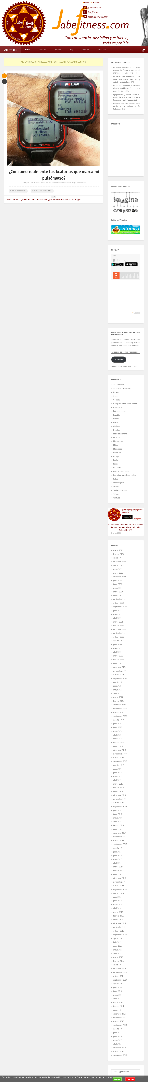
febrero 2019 (118, 787)
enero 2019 (118, 791)
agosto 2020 (118, 720)
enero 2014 (118, 1010)
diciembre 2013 (119, 1014)
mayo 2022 (117, 648)
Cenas (115, 396)
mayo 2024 (117, 588)
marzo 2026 (118, 550)
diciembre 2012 (119, 1047)
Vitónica (58, 50)
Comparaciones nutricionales (125, 403)
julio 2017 (117, 852)
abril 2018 (117, 821)
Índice (27, 50)
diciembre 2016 (119, 878)
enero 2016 (118, 919)
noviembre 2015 (119, 927)
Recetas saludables (121, 471)
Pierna (115, 464)
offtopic (116, 456)
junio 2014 (117, 991)
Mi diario (116, 437)
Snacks (116, 486)
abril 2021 (117, 693)
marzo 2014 (118, 1002)
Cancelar (130, 1079)
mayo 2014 (117, 995)
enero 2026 (118, 558)
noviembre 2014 (119, 972)
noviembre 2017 (119, 836)
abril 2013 (117, 1044)
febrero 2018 (118, 825)
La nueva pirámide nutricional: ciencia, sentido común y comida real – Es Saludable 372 (126, 88)
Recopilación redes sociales (124, 475)
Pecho (115, 460)
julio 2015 (117, 942)
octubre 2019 (118, 757)
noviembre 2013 (119, 1017)
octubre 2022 (118, 637)
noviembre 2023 (119, 599)
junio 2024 (117, 584)
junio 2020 (117, 727)
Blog (71, 50)
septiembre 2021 (120, 678)
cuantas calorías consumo (41, 191)
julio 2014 (117, 987)
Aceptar (117, 1079)
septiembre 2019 (120, 761)
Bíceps (116, 392)
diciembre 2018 (119, 795)
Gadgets (116, 426)
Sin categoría (118, 482)
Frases (116, 422)
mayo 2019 (117, 776)
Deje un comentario (79, 183)
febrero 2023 (118, 625)
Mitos (115, 445)
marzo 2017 (118, 867)
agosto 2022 (118, 641)
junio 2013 (117, 1036)
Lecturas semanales (121, 434)
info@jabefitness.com (98, 16)
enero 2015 (118, 965)
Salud (115, 479)
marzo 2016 (118, 912)
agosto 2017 (118, 848)
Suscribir (118, 359)
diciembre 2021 (119, 667)
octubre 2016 (118, 885)
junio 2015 (117, 946)
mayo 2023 (117, 614)
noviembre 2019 (119, 754)
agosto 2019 (118, 765)
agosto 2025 (118, 565)
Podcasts (117, 468)
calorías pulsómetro (17, 191)
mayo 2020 (117, 731)
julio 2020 (117, 723)
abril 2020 (117, 735)
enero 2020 (118, 746)
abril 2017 (117, 863)
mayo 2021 (117, 690)
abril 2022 (117, 652)
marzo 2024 (118, 592)
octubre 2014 (118, 976)
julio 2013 (117, 1032)
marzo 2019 (118, 784)
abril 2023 (117, 618)
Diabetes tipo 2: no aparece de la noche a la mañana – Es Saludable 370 (126, 106)
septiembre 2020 (120, 716)
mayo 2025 (117, 569)
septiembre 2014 (120, 980)
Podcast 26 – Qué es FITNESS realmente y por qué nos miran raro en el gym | (44, 199)
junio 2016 (117, 901)
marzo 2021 (118, 697)
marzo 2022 (118, 656)
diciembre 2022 (119, 629)
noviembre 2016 (119, 882)
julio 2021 (117, 686)
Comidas (117, 400)
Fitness (36, 183)
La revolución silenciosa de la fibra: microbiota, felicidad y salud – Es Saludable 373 (126, 79)
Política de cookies (103, 1077)
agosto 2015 (118, 938)
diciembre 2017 (119, 833)
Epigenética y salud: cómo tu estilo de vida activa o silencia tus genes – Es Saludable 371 (126, 97)
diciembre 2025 (119, 561)
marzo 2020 (118, 738)
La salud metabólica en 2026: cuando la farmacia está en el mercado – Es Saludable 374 (126, 70)
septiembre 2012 (120, 1055)
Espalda (116, 415)
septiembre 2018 (120, 806)
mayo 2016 (117, 904)
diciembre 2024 (119, 576)
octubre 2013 (118, 1021)
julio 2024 (117, 580)
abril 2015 (117, 953)
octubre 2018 (118, 803)
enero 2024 (118, 595)
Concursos (117, 407)
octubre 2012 (118, 1051)
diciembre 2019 (119, 750)
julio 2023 (117, 610)
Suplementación (120, 490)
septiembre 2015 (120, 934)
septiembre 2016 (120, 889)
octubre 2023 (118, 603)
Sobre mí (42, 50)
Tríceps (116, 494)
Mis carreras (118, 441)
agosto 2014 (118, 983)
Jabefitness (93, 12)
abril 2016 (117, 908)
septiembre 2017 (120, 844)
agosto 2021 (118, 682)
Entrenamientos (119, 411)
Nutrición (117, 452)
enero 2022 (118, 663)
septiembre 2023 (120, 607)
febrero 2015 (118, 961)
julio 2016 (117, 897)
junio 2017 (117, 855)
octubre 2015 (118, 931)
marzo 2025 (118, 573)
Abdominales (118, 384)
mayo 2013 (117, 1040)
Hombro (116, 430)
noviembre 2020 (119, 708)
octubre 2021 (118, 674)
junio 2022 (117, 644)
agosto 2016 (118, 893)
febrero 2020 (118, 742)
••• (54, 196)
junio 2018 (117, 814)
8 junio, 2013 (26, 183)
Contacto (85, 50)
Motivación (117, 449)
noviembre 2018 (119, 799)
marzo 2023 (118, 622)
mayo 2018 (117, 818)
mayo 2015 (117, 950)
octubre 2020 (118, 712)
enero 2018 (118, 829)
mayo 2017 (117, 859)
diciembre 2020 (119, 705)
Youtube (116, 498)
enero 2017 (118, 874)
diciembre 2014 (119, 968)
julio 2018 (117, 810)
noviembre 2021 (119, 671)
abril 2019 (117, 780)
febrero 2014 (118, 1006)
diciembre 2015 (119, 923)
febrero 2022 (118, 659)
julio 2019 (117, 769)
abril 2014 (117, 999)
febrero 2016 (118, 916)
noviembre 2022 (119, 633)
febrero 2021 (118, 701)
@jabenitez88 (94, 7)
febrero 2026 (118, 554)
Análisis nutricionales (122, 388)
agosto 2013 (118, 1029)
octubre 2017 (118, 840)
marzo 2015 (118, 957)
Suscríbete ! (102, 50)
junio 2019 (117, 772)
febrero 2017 (118, 870)
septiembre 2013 (120, 1025)
